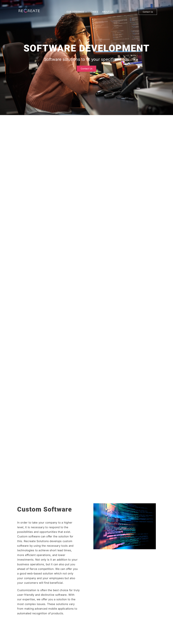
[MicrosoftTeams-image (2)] (29, 10)
